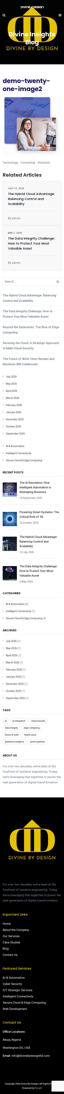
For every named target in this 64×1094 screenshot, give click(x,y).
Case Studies (11, 942)
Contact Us (10, 955)
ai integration (18, 721)
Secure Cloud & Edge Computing (24, 460)
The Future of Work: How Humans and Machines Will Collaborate (28, 361)
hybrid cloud (30, 735)
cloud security (38, 721)
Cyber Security (12, 984)
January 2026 (13, 412)
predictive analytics (14, 742)
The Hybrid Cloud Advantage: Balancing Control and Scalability (31, 199)
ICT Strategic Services (17, 990)
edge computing (32, 728)
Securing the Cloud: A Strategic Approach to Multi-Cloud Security (31, 345)
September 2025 (15, 433)
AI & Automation (15, 446)
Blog (6, 948)
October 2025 (13, 426)
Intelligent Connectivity (18, 453)
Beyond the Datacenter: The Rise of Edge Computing (31, 329)
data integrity (11, 728)
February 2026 (14, 405)
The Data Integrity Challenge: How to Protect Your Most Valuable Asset (31, 243)
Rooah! (38, 1088)
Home (7, 923)
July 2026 (11, 376)
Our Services (11, 936)
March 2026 (12, 398)
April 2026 (11, 390)
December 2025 (15, 419)
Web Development (15, 1009)
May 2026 (11, 383)
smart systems (37, 742)
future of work (11, 735)
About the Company (16, 930)
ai (6, 721)
